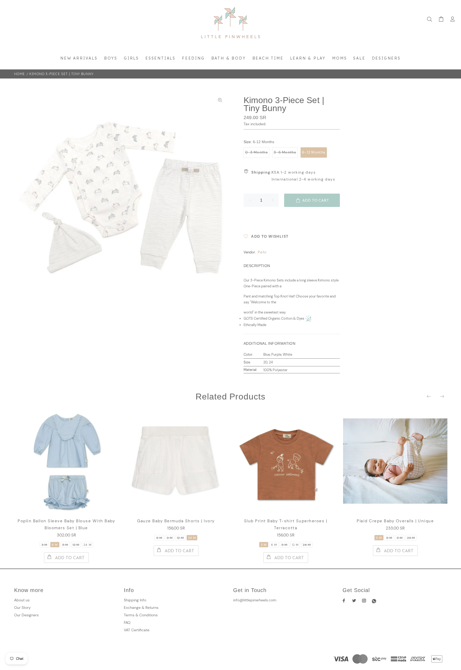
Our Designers (26, 615)
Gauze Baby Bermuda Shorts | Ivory (176, 521)
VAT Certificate (136, 630)
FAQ (127, 622)
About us (22, 600)
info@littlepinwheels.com (254, 600)
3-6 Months (285, 152)
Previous (429, 396)
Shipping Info (135, 600)
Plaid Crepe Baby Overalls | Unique (395, 521)
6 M (55, 545)
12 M (76, 545)
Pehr (262, 252)
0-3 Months (256, 152)
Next (442, 396)
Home (19, 74)
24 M (87, 545)
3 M (44, 545)
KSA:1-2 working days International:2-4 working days (293, 176)
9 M (65, 545)
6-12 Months (313, 152)
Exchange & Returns (141, 607)
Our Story (22, 607)
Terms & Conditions (141, 615)
